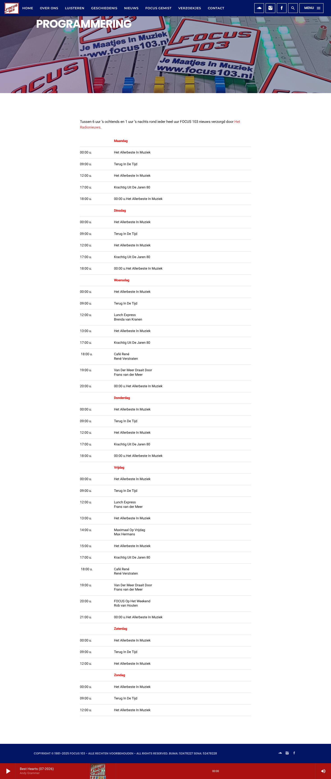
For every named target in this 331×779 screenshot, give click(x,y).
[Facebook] (282, 8)
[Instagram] (270, 8)
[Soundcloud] (259, 8)
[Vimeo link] (12, 8)
